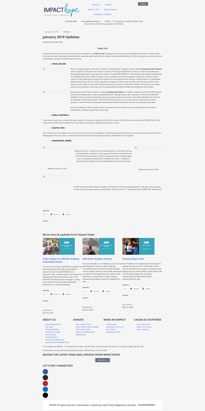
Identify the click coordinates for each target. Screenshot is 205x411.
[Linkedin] (45, 389)
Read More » (48, 310)
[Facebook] (45, 371)
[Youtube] (45, 383)
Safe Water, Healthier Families (97, 258)
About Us (96, 4)
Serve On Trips (94, 9)
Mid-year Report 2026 (133, 258)
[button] (47, 42)
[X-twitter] (45, 395)
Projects (108, 4)
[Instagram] (45, 377)
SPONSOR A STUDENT (102, 14)
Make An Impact (110, 9)
